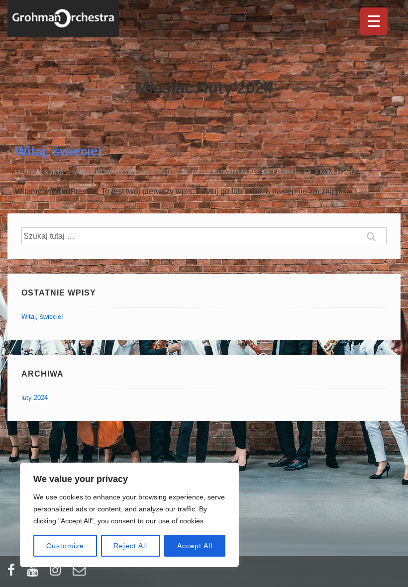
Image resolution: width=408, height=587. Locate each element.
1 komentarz (335, 172)
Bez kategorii (271, 172)
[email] (80, 573)
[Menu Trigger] (374, 21)
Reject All (130, 546)
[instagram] (57, 573)
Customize (65, 546)
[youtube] (34, 573)
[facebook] (13, 573)
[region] (129, 515)
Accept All (194, 546)
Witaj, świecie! (58, 151)
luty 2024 (34, 397)
